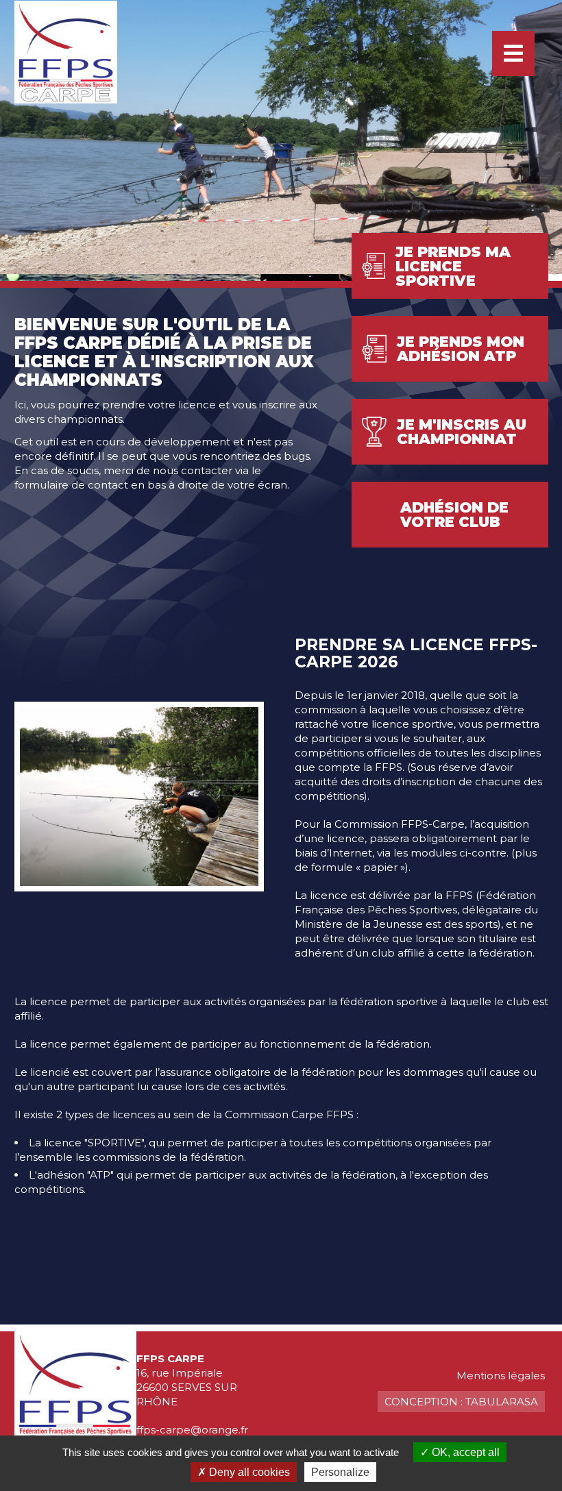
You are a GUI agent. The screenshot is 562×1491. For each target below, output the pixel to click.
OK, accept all (464, 1452)
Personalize (340, 1472)
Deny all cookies (248, 1472)
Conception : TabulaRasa (461, 1401)
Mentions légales (500, 1375)
